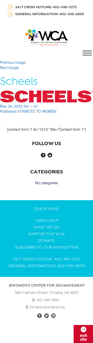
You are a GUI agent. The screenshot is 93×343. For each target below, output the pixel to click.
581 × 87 (31, 106)
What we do (46, 227)
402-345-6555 (48, 300)
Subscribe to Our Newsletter (46, 247)
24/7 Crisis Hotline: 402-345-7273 (46, 7)
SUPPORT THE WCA (46, 234)
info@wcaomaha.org (47, 307)
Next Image (9, 67)
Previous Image (13, 62)
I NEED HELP (46, 220)
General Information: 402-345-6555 (49, 14)
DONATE (46, 241)
